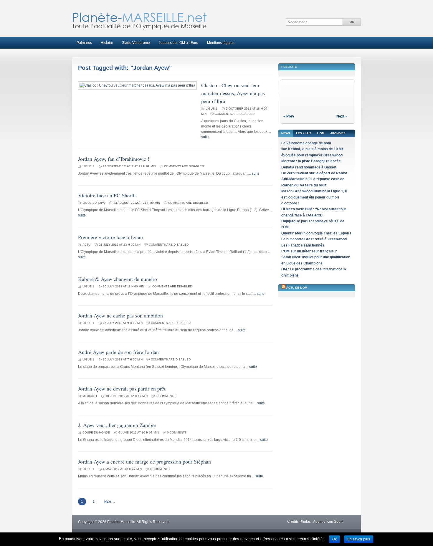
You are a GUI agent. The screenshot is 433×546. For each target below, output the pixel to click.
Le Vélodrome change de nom (306, 143)
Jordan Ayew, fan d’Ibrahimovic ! (113, 158)
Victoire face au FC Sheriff (107, 195)
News (285, 133)
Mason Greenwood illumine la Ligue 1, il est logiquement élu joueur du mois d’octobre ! (314, 197)
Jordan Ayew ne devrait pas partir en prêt (122, 388)
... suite (254, 173)
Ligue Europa (93, 202)
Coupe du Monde (96, 432)
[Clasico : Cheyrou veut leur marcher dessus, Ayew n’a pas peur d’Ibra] (137, 85)
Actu (86, 244)
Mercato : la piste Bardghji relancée (311, 161)
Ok (334, 539)
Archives (338, 133)
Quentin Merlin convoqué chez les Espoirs (316, 233)
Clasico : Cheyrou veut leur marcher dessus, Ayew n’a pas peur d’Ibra (233, 93)
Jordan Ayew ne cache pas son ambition (120, 315)
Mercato (89, 396)
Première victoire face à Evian (110, 237)
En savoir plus (358, 539)
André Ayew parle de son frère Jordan (118, 351)
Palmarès (84, 43)
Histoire (107, 43)
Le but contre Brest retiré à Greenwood (314, 239)
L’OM (320, 133)
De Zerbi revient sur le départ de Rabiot (314, 173)
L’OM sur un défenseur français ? (309, 251)
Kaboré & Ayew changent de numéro (117, 278)
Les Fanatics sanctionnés (302, 245)
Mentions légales (220, 43)
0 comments (166, 396)
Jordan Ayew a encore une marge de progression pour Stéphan (144, 461)
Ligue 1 (211, 108)
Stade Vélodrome (136, 43)
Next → (109, 501)
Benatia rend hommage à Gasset (308, 167)
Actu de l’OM (296, 287)
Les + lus (303, 133)
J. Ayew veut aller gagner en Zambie (117, 424)
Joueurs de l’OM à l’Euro (178, 43)
